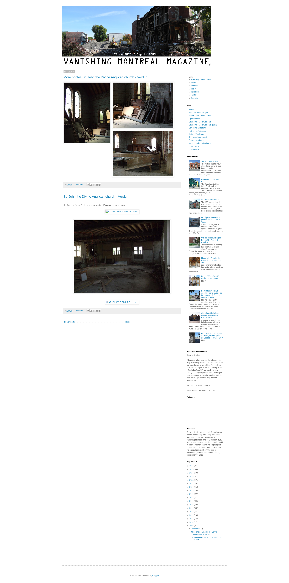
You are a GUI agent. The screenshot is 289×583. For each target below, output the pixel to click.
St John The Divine (196, 134)
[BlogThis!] (90, 184)
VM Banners (194, 149)
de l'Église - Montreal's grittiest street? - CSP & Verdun (210, 220)
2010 (191, 522)
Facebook (195, 92)
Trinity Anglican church (198, 137)
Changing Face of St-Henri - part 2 (203, 125)
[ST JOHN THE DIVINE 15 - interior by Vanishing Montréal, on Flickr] (122, 211)
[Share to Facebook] (96, 184)
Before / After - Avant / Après (200, 116)
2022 (191, 480)
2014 (191, 508)
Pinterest (194, 83)
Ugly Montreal (194, 119)
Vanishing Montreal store (201, 79)
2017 (191, 498)
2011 (191, 519)
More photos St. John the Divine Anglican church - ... (204, 533)
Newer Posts (69, 322)
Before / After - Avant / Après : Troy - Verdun (210, 277)
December (195, 529)
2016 (191, 501)
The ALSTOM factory (209, 161)
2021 (191, 483)
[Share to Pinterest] (99, 184)
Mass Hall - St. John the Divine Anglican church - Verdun (211, 260)
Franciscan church (196, 140)
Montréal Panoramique (198, 113)
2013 (191, 512)
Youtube (194, 86)
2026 (191, 466)
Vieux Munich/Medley (210, 200)
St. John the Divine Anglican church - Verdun (96, 196)
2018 (191, 494)
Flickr (193, 89)
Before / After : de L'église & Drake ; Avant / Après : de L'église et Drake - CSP (212, 335)
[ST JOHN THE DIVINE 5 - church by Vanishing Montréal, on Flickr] (122, 302)
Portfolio (194, 98)
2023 (191, 476)
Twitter (193, 95)
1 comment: (79, 184)
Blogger (155, 576)
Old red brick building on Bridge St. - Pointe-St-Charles (211, 240)
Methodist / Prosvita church (200, 143)
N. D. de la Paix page (197, 131)
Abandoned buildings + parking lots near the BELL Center (210, 315)
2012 (191, 515)
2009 (191, 526)
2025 (191, 469)
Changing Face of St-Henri (200, 122)
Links (191, 77)
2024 (191, 473)
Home (127, 322)
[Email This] (88, 184)
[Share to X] (93, 184)
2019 (191, 490)
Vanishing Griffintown (197, 128)
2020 (191, 487)
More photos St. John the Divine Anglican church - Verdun (105, 77)
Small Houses (194, 146)
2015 (191, 505)
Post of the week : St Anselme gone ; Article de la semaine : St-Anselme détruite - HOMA (211, 294)
